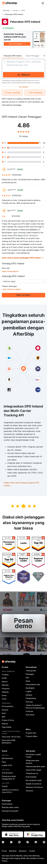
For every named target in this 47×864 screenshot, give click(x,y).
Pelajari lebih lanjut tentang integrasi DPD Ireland (21, 484)
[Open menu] (43, 3)
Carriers (16, 10)
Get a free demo (15, 44)
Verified (20, 169)
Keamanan (23, 851)
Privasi (4, 851)
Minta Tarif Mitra (23, 295)
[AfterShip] (10, 3)
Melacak (25, 74)
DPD (23, 10)
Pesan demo (23, 623)
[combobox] (23, 281)
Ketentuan (13, 851)
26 (44, 143)
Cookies (32, 851)
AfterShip (6, 10)
